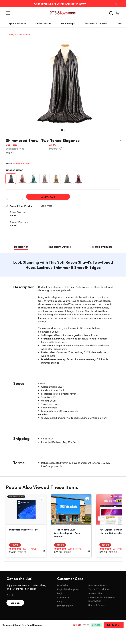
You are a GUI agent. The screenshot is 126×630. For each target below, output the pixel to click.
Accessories (24, 34)
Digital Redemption (68, 589)
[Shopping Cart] (117, 13)
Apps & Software (17, 23)
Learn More (46, 205)
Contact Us (63, 597)
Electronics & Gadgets (96, 23)
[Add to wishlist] (120, 139)
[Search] (111, 13)
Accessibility (95, 593)
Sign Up (15, 602)
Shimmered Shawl (21, 163)
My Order (62, 585)
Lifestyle (12, 34)
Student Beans (96, 605)
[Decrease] (9, 197)
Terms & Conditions (99, 589)
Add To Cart (48, 197)
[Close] (115, 4)
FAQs (60, 601)
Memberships (68, 23)
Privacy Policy (65, 605)
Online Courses (43, 23)
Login (60, 593)
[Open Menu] (9, 13)
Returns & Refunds (98, 585)
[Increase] (21, 197)
